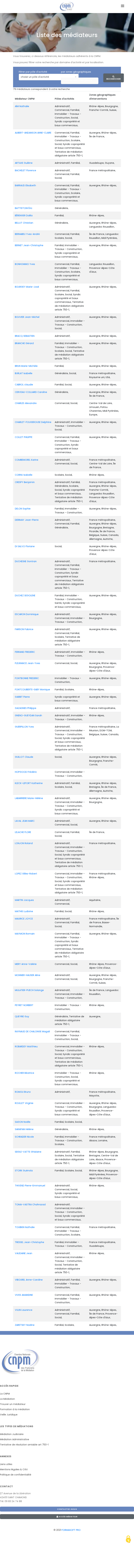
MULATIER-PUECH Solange (29, 990)
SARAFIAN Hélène (24, 1129)
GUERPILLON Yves (24, 726)
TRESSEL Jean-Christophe (29, 1242)
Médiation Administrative (14, 1439)
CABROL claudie (24, 384)
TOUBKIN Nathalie (25, 1227)
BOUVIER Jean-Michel (27, 317)
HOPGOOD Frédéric (26, 772)
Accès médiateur (67, 1516)
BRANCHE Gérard (24, 343)
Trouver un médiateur (12, 1404)
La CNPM (5, 1393)
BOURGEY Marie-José (27, 286)
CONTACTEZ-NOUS (67, 1509)
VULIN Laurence (23, 1310)
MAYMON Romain (25, 933)
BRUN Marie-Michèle (26, 366)
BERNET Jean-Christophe (29, 245)
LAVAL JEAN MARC (25, 821)
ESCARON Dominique (27, 614)
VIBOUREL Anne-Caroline (29, 1279)
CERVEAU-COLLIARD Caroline (31, 392)
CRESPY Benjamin (25, 482)
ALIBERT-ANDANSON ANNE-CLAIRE (33, 132)
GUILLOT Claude (24, 757)
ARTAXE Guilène (24, 163)
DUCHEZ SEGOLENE (25, 595)
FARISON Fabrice (24, 629)
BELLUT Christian (24, 222)
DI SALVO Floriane (25, 546)
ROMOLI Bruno (23, 1091)
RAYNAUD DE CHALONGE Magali (32, 1031)
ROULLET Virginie (24, 1103)
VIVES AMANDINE (24, 1295)
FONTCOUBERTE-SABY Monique (32, 689)
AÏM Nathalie (22, 106)
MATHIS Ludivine (24, 911)
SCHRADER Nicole (24, 1136)
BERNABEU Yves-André (27, 234)
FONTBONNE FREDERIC (27, 678)
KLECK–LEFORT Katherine (29, 783)
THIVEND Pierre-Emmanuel (30, 1185)
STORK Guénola (24, 1170)
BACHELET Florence (25, 170)
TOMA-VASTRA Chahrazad (30, 1204)
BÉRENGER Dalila (24, 215)
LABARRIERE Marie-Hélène (29, 798)
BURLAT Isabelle (23, 373)
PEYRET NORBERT (24, 1005)
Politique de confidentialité (15, 1474)
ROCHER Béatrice (24, 1073)
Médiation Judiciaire (12, 1434)
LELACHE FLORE (23, 832)
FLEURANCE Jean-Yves (27, 663)
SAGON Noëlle (22, 1122)
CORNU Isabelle (23, 474)
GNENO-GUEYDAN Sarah (28, 715)
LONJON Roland (24, 843)
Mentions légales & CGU (14, 1469)
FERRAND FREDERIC (25, 652)
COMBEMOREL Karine (26, 459)
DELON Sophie (23, 508)
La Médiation (7, 1399)
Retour (67, 28)
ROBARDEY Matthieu (26, 1046)
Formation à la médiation (15, 1409)
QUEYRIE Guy (22, 1016)
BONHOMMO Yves (25, 264)
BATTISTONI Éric (23, 208)
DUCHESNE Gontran (26, 561)
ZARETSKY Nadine (24, 1325)
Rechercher (113, 79)
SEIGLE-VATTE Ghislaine (28, 1151)
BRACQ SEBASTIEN (24, 336)
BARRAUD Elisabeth (25, 185)
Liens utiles (6, 1464)
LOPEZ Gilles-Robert (26, 873)
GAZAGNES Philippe (25, 708)
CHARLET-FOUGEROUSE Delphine (33, 422)
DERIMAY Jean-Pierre (27, 520)
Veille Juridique (8, 1414)
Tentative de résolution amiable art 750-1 (24, 1444)
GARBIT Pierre (22, 696)
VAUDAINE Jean (23, 1253)
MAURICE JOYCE (24, 918)
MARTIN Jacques (24, 900)
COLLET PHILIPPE (23, 437)
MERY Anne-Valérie (26, 964)
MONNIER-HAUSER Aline (27, 975)
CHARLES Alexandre (26, 403)
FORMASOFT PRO (71, 1530)
